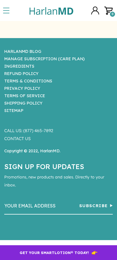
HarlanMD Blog (22, 51)
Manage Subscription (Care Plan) (44, 58)
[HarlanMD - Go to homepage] (51, 10)
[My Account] (95, 10)
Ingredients (19, 66)
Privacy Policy (22, 88)
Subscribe (93, 205)
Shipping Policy (23, 103)
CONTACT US (17, 138)
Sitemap (13, 110)
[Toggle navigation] (7, 10)
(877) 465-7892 (38, 130)
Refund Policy (21, 73)
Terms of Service (24, 95)
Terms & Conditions (28, 81)
